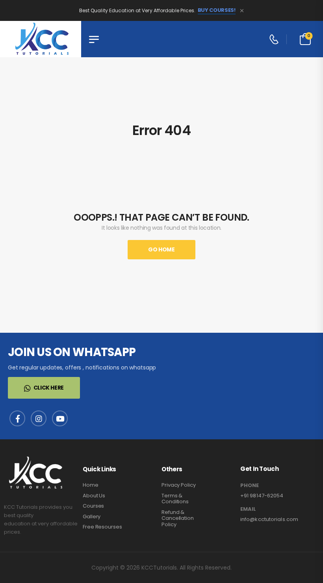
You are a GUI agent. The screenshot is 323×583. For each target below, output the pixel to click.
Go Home (161, 249)
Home (90, 485)
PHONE (249, 485)
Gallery (91, 516)
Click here (48, 388)
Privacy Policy (179, 485)
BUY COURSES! (217, 10)
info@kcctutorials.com (269, 519)
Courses (93, 506)
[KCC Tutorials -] (40, 39)
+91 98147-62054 (262, 495)
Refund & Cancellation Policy (178, 518)
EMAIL (248, 509)
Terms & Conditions (175, 499)
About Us (94, 495)
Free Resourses (102, 527)
